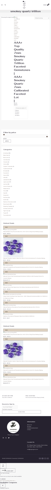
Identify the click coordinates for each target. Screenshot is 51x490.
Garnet (5, 175)
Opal (4, 193)
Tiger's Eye (6, 210)
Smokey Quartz (7, 208)
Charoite (5, 162)
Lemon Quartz (7, 186)
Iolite (4, 177)
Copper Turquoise (7, 166)
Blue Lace (5, 157)
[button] (5, 5)
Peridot (5, 195)
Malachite (5, 188)
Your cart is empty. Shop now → (8, 480)
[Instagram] (3, 437)
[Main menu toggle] (2, 5)
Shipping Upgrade (8, 206)
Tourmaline (6, 215)
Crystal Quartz (6, 168)
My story (29, 426)
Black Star (5, 155)
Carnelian (5, 159)
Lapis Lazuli (6, 182)
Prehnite (5, 197)
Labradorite (6, 179)
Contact (29, 429)
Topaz (4, 213)
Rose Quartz (6, 204)
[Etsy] (6, 437)
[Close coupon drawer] (2, 485)
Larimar (5, 184)
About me (29, 424)
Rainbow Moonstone (8, 201)
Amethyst (5, 153)
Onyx (4, 190)
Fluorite (5, 173)
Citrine (5, 164)
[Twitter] (8, 437)
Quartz (5, 199)
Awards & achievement (32, 428)
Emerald (5, 170)
